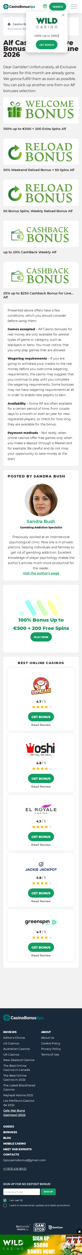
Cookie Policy (51, 1043)
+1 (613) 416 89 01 (14, 1168)
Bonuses (10, 1132)
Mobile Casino (14, 1143)
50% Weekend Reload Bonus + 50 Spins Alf (38, 170)
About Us (47, 1037)
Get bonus (46, 44)
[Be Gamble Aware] (23, 1227)
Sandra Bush (41, 521)
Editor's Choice (14, 1037)
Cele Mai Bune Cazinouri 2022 (14, 1113)
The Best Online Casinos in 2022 (14, 1078)
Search (58, 6)
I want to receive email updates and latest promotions (39, 1205)
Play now (41, 637)
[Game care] (56, 1227)
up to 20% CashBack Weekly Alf (29, 252)
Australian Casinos (16, 1048)
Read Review (41, 725)
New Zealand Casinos (18, 1060)
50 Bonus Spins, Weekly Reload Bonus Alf (38, 211)
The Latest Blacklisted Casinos (19, 1087)
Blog (7, 1138)
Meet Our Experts (17, 1149)
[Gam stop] (39, 1227)
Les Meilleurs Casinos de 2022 (18, 1103)
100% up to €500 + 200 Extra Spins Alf (34, 129)
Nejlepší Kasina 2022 (18, 1095)
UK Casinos (11, 1054)
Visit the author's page (41, 573)
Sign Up (48, 1191)
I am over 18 (15, 1200)
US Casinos (11, 1043)
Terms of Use (50, 1054)
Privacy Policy (51, 1048)
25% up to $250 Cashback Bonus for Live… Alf (38, 295)
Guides (8, 1126)
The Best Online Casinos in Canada (16, 1068)
